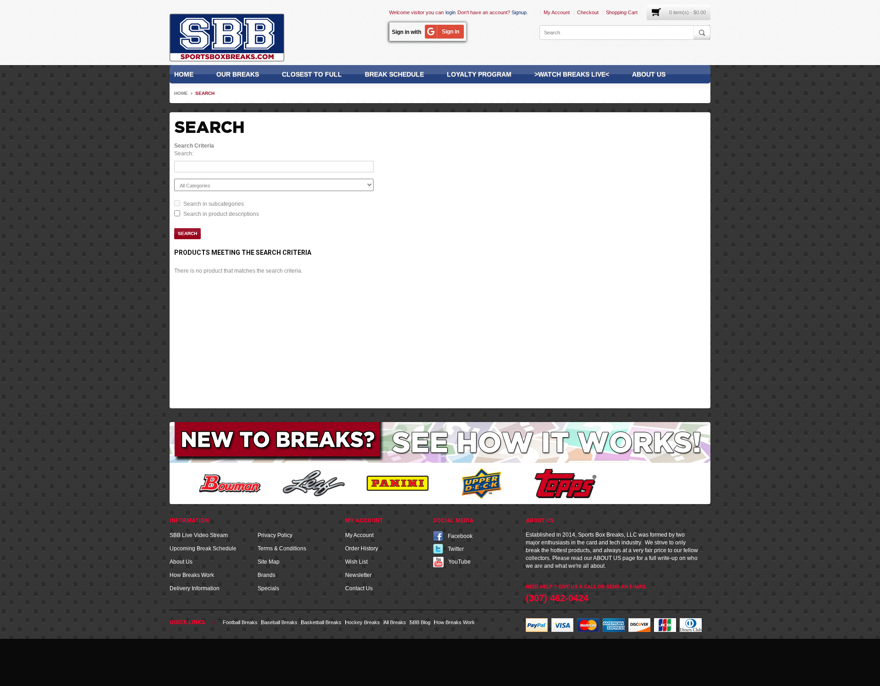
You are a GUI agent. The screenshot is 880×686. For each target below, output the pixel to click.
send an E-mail (626, 587)
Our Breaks (237, 74)
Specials (268, 588)
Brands (266, 575)
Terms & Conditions (282, 548)
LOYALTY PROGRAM (479, 74)
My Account (557, 12)
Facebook (460, 536)
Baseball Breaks (279, 622)
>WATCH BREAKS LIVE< (571, 74)
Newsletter (358, 575)
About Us (649, 74)
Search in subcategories (213, 204)
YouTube (459, 562)
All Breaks (395, 622)
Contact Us (359, 588)
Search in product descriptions (221, 214)
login (451, 12)
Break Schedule (394, 74)
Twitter (456, 549)
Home (183, 74)
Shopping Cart (622, 12)
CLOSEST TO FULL (312, 74)
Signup (519, 12)
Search (204, 93)
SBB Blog (420, 622)
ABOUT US (607, 558)
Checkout (588, 12)
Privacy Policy (275, 535)
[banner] (440, 442)
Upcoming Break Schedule (203, 548)
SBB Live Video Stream (199, 535)
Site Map (269, 562)
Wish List (356, 562)
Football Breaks (240, 622)
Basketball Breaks (321, 622)
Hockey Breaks (362, 622)
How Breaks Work (192, 575)
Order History (361, 548)
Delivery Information (195, 588)
